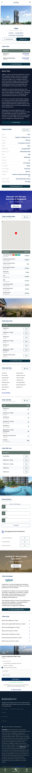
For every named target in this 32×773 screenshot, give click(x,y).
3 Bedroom (6, 54)
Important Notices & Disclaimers (12, 727)
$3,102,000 (25, 54)
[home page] (16, 699)
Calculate (16, 525)
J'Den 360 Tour (7, 448)
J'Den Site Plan (7, 368)
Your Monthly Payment (7, 538)
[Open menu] (29, 2)
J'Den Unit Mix (6, 400)
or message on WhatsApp (16, 682)
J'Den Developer (7, 576)
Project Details (7, 129)
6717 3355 (27, 181)
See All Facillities (6, 393)
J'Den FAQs (5, 616)
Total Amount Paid (6, 545)
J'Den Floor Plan (7, 321)
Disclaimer (16, 766)
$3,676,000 (25, 58)
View (26, 456)
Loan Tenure (4, 517)
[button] (16, 233)
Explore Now (16, 206)
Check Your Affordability (14, 504)
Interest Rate (4, 510)
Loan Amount (5, 504)
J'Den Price (5, 46)
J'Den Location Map (8, 216)
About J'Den (6, 71)
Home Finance (6, 499)
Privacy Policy (23, 766)
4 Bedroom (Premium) (9, 58)
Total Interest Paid (6, 541)
